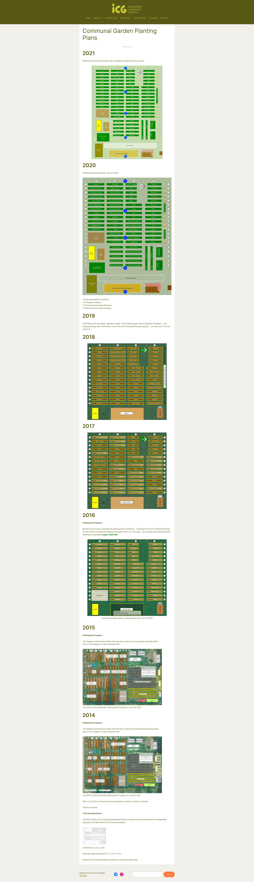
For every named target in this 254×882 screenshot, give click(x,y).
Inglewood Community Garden (92, 873)
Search (169, 874)
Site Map (83, 876)
